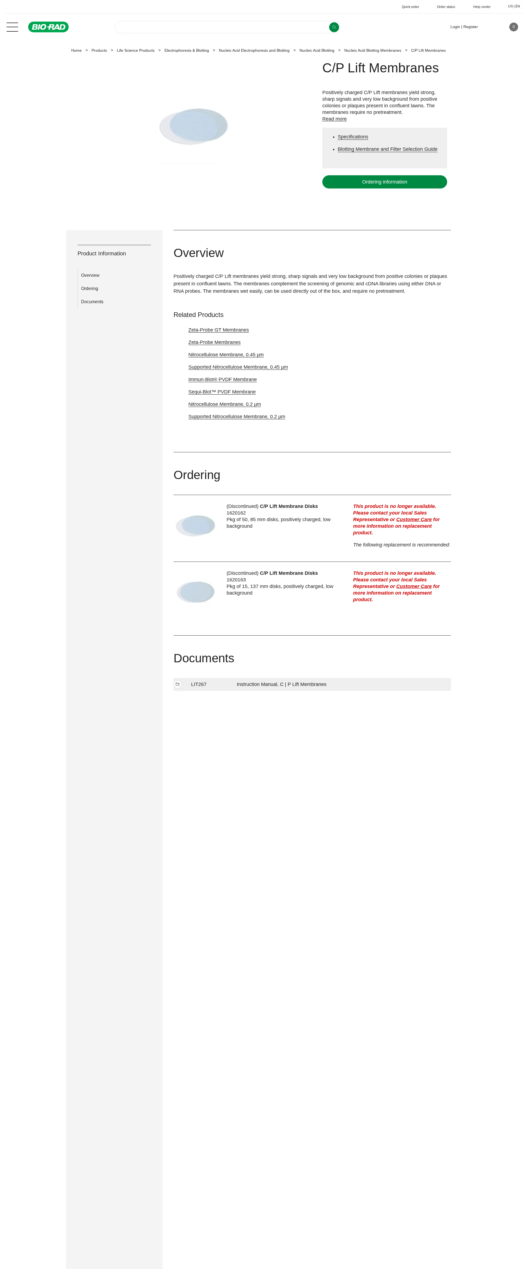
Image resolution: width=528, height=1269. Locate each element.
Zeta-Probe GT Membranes (218, 330)
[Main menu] (12, 26)
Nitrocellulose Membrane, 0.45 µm (226, 354)
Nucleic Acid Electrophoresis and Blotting (254, 50)
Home (76, 50)
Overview (90, 275)
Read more (334, 119)
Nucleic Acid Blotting (316, 50)
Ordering (89, 288)
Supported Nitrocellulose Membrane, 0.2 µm (236, 416)
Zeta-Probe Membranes (214, 342)
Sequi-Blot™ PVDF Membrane (222, 392)
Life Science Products (136, 50)
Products (99, 50)
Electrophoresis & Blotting (186, 50)
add (178, 685)
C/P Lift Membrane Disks (289, 506)
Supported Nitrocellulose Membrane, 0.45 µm (238, 367)
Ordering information (384, 182)
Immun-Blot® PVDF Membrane (222, 379)
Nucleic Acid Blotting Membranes (372, 50)
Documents (92, 301)
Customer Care (414, 519)
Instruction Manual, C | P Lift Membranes (281, 684)
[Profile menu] (490, 26)
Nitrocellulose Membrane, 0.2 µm (224, 404)
